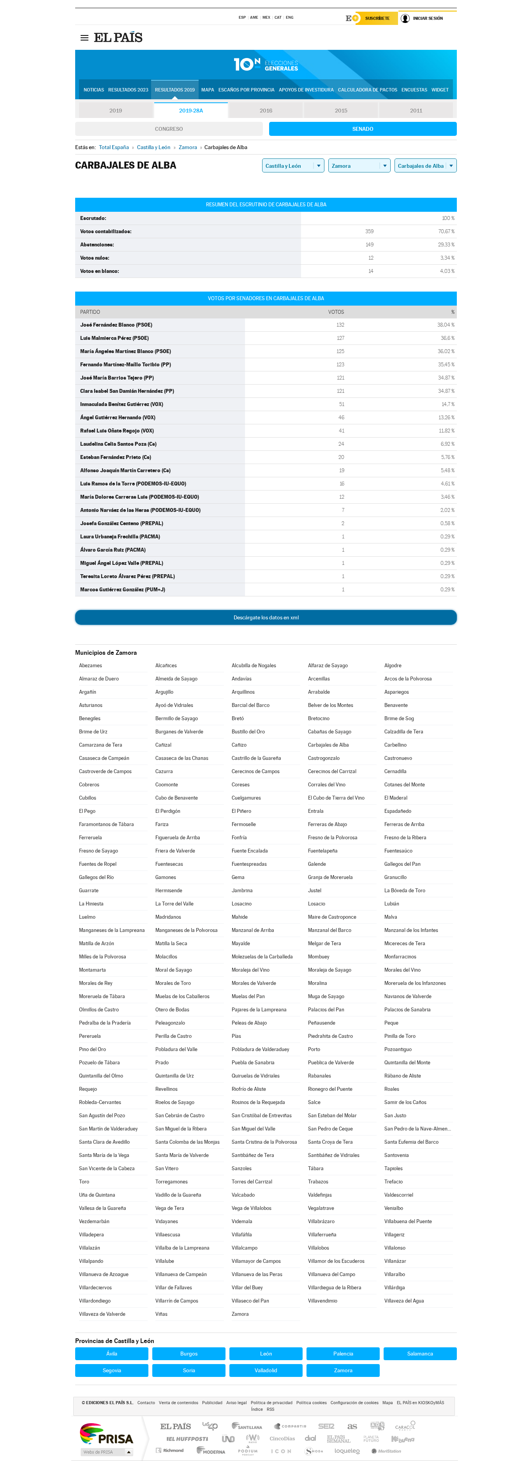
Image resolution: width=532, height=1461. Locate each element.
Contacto (146, 1402)
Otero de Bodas (172, 1010)
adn (374, 1427)
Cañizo (239, 745)
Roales (391, 1089)
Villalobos (318, 1248)
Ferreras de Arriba (404, 824)
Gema (238, 877)
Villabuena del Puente (408, 1221)
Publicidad (212, 1402)
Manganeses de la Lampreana (112, 930)
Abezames (90, 665)
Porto (314, 1049)
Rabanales (319, 1076)
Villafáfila (242, 1235)
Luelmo (87, 917)
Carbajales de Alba (328, 745)
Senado (362, 129)
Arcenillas (319, 679)
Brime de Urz (93, 732)
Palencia (343, 1353)
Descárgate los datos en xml (266, 617)
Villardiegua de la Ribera (334, 1287)
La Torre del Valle (174, 904)
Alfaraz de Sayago (328, 665)
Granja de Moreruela (330, 877)
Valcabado (243, 1195)
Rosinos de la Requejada (258, 1102)
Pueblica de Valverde (331, 1062)
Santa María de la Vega (104, 1155)
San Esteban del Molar (332, 1115)
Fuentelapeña (323, 851)
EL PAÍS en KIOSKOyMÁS (420, 1402)
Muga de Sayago (326, 996)
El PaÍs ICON (280, 1450)
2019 (115, 110)
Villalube (164, 1261)
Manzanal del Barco (329, 930)
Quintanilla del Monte (407, 1062)
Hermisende (168, 890)
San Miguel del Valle (253, 1129)
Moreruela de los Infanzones (415, 983)
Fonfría (239, 837)
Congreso (169, 129)
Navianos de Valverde (408, 996)
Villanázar (395, 1261)
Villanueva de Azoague (104, 1274)
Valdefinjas (320, 1195)
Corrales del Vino (326, 785)
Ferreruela (90, 837)
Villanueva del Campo (331, 1274)
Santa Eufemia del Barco (411, 1142)
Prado (162, 1062)
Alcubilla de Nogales (254, 665)
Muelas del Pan (248, 996)
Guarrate (89, 890)
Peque (391, 1023)
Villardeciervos (95, 1287)
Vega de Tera (169, 1208)
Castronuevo (398, 758)
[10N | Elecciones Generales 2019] (266, 64)
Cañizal (163, 745)
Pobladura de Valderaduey (260, 1049)
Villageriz (394, 1235)
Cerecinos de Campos (256, 771)
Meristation (385, 1450)
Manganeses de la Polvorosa (186, 930)
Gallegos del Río (96, 877)
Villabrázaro (321, 1221)
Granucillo (395, 877)
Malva (390, 917)
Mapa (207, 90)
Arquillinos (243, 692)
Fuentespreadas (249, 864)
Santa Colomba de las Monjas (187, 1142)
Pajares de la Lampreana (259, 1010)
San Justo (395, 1115)
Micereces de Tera (404, 943)
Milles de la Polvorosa (102, 957)
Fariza (162, 824)
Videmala (242, 1221)
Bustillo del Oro (248, 732)
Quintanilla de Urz (174, 1076)
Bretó (238, 718)
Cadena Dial (311, 1438)
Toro (84, 1182)
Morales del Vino (402, 970)
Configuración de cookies (355, 1402)
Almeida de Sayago (176, 679)
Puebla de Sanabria (253, 1062)
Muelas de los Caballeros (182, 996)
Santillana (249, 1427)
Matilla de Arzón (96, 943)
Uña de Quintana (97, 1195)
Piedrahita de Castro (330, 1036)
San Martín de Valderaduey (108, 1129)
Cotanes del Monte (404, 785)
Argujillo (164, 692)
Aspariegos (396, 692)
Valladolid (266, 1370)
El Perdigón (167, 811)
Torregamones (171, 1182)
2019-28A (191, 110)
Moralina (317, 983)
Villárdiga (394, 1287)
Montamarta (92, 970)
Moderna (208, 1450)
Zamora (240, 1314)
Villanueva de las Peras (257, 1274)
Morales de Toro (173, 983)
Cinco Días (281, 1438)
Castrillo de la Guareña (256, 758)
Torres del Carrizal (252, 1182)
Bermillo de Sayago (176, 718)
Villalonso (394, 1248)
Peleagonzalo (170, 1023)
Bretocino (318, 718)
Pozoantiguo (398, 1049)
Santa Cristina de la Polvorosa (264, 1142)
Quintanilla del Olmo (101, 1076)
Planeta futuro (368, 1438)
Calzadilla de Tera (403, 732)
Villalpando (91, 1261)
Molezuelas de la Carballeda (262, 957)
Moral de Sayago (173, 970)
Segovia (112, 1370)
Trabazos (318, 1182)
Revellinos (166, 1089)
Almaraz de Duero (99, 679)
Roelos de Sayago (174, 1102)
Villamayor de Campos (256, 1261)
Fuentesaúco (398, 851)
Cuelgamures (246, 798)
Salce (314, 1102)
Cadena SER (324, 1427)
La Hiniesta (91, 904)
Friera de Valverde (175, 851)
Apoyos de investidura (306, 90)
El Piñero (241, 811)
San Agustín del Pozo (102, 1115)
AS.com (348, 1427)
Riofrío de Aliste (249, 1089)
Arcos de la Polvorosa (408, 679)
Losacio (316, 904)
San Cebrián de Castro (179, 1115)
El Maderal (395, 798)
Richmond (170, 1450)
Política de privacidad (271, 1402)
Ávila (111, 1353)
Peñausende (321, 1023)
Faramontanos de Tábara (106, 824)
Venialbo (393, 1208)
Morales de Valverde (254, 983)
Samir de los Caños (405, 1102)
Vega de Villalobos (251, 1208)
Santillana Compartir (290, 1427)
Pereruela (90, 1036)
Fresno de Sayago (98, 851)
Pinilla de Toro (400, 1036)
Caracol (403, 1427)
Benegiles (89, 718)
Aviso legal (236, 1402)
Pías (236, 1036)
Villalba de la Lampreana (182, 1248)
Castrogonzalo (324, 758)
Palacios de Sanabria (407, 1010)
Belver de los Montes (330, 705)
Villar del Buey (247, 1287)
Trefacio (393, 1182)
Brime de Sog (399, 718)
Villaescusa (167, 1235)
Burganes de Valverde (179, 732)
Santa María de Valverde (182, 1155)
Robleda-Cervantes (100, 1102)
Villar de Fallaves (173, 1287)
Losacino (242, 904)
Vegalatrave (321, 1208)
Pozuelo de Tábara (99, 1062)
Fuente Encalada (250, 851)
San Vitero (166, 1168)
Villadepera (91, 1235)
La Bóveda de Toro (404, 890)
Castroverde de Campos (105, 771)
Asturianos (90, 705)
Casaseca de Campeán (104, 758)
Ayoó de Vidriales (174, 705)
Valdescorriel (398, 1195)
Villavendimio (322, 1301)
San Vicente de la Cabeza (107, 1168)
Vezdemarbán (94, 1221)
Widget (440, 90)
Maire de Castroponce (332, 917)
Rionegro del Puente (330, 1089)
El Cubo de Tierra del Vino (336, 798)
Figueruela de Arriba (177, 837)
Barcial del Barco (251, 705)
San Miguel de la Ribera (181, 1129)
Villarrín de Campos (176, 1301)
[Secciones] (84, 37)
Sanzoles (242, 1168)
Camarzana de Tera (100, 745)
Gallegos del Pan (402, 864)
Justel (314, 890)
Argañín (87, 692)
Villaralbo (394, 1274)
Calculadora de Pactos (367, 90)
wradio (251, 1438)
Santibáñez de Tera (253, 1155)
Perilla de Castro (173, 1036)
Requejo (88, 1089)
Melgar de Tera (324, 943)
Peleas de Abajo (249, 1023)
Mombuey (318, 957)
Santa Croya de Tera (330, 1142)
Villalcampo (244, 1248)
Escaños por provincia (246, 90)
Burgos (188, 1353)
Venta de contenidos (178, 1402)
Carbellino (395, 745)
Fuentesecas (169, 864)
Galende (317, 864)
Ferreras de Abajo (327, 824)
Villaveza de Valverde (102, 1314)
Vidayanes (166, 1221)
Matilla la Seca (171, 943)
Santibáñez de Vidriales (333, 1155)
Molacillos (166, 957)
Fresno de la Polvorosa (333, 837)
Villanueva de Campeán (181, 1274)
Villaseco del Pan (250, 1301)
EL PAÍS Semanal (339, 1438)
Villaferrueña (322, 1235)
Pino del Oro (92, 1049)
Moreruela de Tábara (102, 996)
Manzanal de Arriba (253, 930)
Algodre (393, 665)
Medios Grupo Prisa (106, 1452)
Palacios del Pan (326, 1010)
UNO (229, 1438)
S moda (313, 1450)
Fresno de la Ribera (405, 837)
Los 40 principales (212, 1427)
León (266, 1353)
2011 (416, 110)
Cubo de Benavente (176, 798)
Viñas (161, 1314)
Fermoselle (244, 824)
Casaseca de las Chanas (181, 758)
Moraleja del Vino (251, 970)
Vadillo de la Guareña (178, 1195)
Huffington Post (186, 1438)
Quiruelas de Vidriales (256, 1076)
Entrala (316, 811)
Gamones (165, 877)
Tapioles (393, 1168)
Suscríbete (377, 18)
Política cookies (311, 1402)
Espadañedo (397, 811)
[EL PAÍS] (119, 37)
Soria (189, 1370)
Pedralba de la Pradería (105, 1023)
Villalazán (89, 1248)
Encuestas (414, 90)
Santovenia (396, 1155)
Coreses (241, 785)
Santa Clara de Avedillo (104, 1142)
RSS (270, 1409)
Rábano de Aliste (402, 1076)
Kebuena (396, 1438)
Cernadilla (395, 771)
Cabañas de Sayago (329, 732)
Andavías (242, 679)
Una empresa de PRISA (106, 1433)
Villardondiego (95, 1301)
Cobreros (89, 785)
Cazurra (164, 771)
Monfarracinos (400, 957)
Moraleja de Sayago (329, 970)
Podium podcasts (247, 1450)
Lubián (391, 904)
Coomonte (166, 785)
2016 (266, 110)
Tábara (316, 1168)
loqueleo (347, 1450)
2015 (341, 110)
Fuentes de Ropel (97, 864)
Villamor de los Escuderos (336, 1261)
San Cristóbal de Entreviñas (262, 1115)
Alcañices (166, 665)
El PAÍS (175, 1427)
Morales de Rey (96, 983)
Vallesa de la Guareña (102, 1208)
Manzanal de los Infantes (411, 930)
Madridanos (168, 917)
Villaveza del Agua (404, 1301)
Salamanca (420, 1353)
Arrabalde (319, 692)
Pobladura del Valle (176, 1049)
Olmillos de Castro (99, 1010)
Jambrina (242, 890)
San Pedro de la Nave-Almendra (418, 1129)
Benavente (396, 705)
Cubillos (87, 798)
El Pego (87, 811)
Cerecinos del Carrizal (332, 771)
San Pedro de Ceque (330, 1129)
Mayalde (241, 943)
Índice (257, 1409)
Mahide (240, 917)
